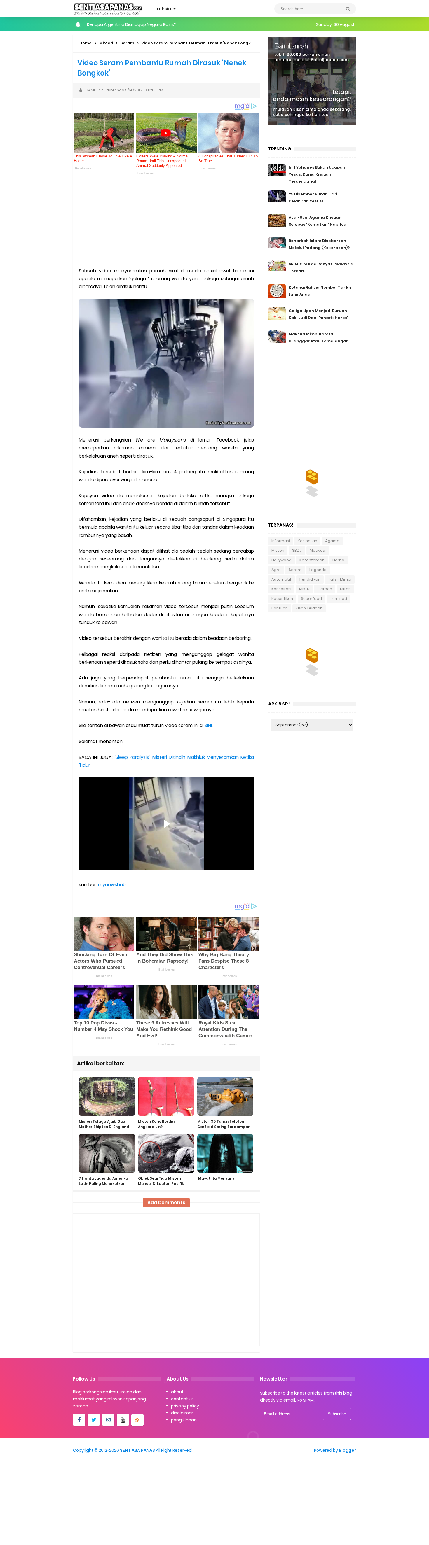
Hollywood (281, 560)
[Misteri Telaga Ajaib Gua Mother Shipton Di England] (107, 1096)
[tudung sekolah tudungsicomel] (312, 658)
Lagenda (318, 569)
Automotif (281, 579)
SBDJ (297, 550)
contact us (182, 1399)
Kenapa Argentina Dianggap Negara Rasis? (131, 24)
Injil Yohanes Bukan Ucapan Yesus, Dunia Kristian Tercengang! (317, 174)
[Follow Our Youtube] (123, 1420)
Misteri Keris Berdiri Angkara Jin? (156, 1124)
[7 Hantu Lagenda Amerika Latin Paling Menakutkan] (107, 1153)
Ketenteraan (312, 560)
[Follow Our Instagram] (108, 1420)
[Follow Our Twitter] (94, 1420)
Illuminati (338, 598)
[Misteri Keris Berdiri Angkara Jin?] (166, 1096)
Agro (276, 569)
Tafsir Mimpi (339, 579)
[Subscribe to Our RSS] (137, 1420)
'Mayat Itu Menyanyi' (216, 1178)
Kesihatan (307, 541)
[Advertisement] (166, 220)
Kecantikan (282, 598)
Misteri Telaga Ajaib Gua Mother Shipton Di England (104, 1124)
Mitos (345, 589)
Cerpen (325, 589)
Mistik (304, 589)
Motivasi (318, 550)
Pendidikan (309, 579)
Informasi (280, 541)
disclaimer (182, 1413)
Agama (332, 541)
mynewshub (112, 884)
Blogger (347, 1450)
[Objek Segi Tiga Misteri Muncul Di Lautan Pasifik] (166, 1153)
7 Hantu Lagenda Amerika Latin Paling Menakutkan (103, 1181)
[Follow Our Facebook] (79, 1420)
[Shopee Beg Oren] (312, 479)
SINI (208, 725)
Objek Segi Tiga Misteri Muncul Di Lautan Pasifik (161, 1181)
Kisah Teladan (309, 608)
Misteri (277, 550)
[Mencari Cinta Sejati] (312, 80)
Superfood (311, 598)
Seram (295, 569)
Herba (338, 560)
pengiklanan (184, 1420)
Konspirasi (281, 589)
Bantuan (279, 608)
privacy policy (185, 1406)
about (177, 1392)
